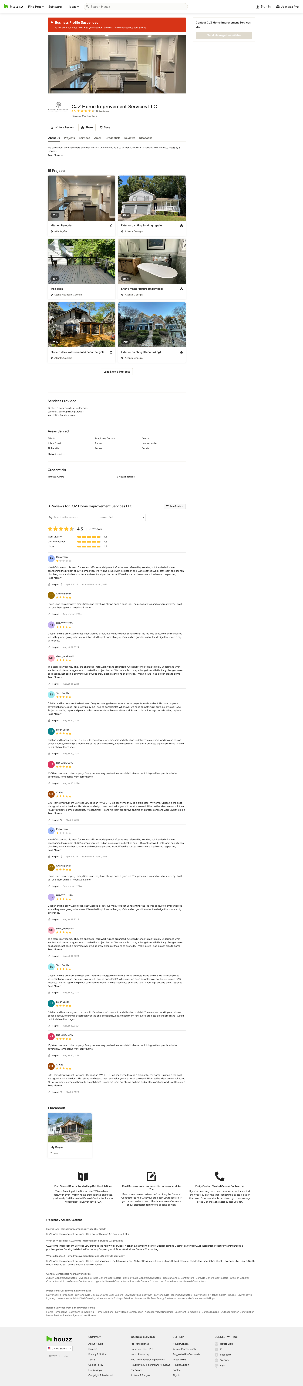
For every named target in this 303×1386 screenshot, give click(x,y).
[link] (55, 577)
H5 (51, 624)
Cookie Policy (95, 1364)
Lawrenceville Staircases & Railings (196, 1298)
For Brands (136, 1370)
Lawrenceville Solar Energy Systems (155, 1298)
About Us (54, 138)
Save (107, 127)
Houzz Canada (180, 1343)
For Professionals (139, 1343)
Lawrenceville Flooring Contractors (173, 1294)
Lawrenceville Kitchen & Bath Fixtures (215, 1294)
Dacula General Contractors (178, 1277)
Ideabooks (145, 138)
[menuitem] (36, 6)
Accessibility (179, 1359)
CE (51, 595)
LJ (51, 731)
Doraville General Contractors (212, 1277)
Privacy (92, 1354)
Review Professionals (184, 1349)
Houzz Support (181, 1364)
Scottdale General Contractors (146, 1281)
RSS (222, 1365)
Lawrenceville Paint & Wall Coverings (77, 1298)
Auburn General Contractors (62, 1277)
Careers (92, 1349)
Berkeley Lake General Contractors (142, 1277)
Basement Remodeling (187, 1311)
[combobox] (136, 6)
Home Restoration (56, 1315)
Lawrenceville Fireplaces (59, 1294)
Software (55, 7)
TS (51, 694)
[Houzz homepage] (14, 6)
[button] (117, 483)
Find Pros (34, 7)
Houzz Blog (226, 1343)
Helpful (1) (57, 584)
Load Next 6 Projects (116, 371)
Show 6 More (55, 454)
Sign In (176, 1375)
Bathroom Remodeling (81, 1311)
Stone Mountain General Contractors (185, 1281)
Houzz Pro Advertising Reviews (147, 1359)
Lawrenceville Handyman (138, 1294)
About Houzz (95, 1343)
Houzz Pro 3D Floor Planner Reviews (150, 1364)
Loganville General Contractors (111, 1281)
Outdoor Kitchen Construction (237, 1311)
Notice (102, 1354)
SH (51, 658)
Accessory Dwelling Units (159, 1311)
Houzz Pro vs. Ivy (139, 1354)
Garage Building (210, 1311)
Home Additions (104, 1311)
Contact (177, 1370)
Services (84, 138)
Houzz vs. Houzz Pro (141, 1349)
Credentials (113, 138)
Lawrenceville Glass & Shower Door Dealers (99, 1294)
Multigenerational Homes (82, 1315)
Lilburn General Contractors (76, 1281)
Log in (82, 27)
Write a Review (174, 506)
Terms (91, 1359)
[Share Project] (111, 225)
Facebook (225, 1354)
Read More (54, 155)
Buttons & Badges (140, 1375)
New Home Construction (129, 1311)
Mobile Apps (95, 1370)
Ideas (72, 7)
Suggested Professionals (186, 1354)
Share (89, 127)
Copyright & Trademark (101, 1375)
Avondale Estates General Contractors (100, 1277)
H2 (51, 764)
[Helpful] (49, 584)
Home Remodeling (56, 1311)
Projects (69, 138)
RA (51, 558)
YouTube (225, 1360)
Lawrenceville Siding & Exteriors (115, 1298)
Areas (97, 138)
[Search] (87, 6)
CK (51, 794)
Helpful (55, 614)
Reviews (129, 138)
